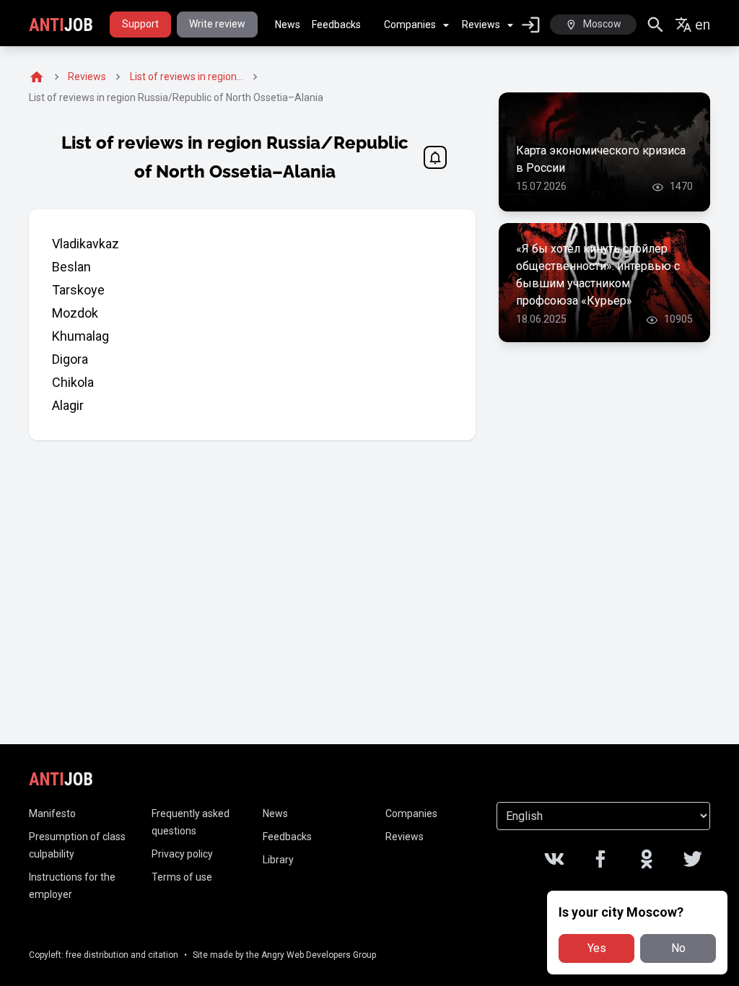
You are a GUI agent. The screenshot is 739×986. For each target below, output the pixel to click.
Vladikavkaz (85, 243)
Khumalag (80, 336)
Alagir (68, 405)
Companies (410, 24)
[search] (655, 24)
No (678, 948)
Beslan (71, 266)
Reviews (481, 24)
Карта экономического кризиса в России (601, 159)
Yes (596, 948)
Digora (70, 359)
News (287, 24)
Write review (217, 24)
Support (140, 24)
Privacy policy (182, 854)
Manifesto (52, 813)
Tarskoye (78, 289)
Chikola (73, 382)
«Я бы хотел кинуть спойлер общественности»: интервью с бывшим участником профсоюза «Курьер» (598, 274)
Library (278, 859)
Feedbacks (336, 24)
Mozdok (75, 312)
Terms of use (182, 877)
